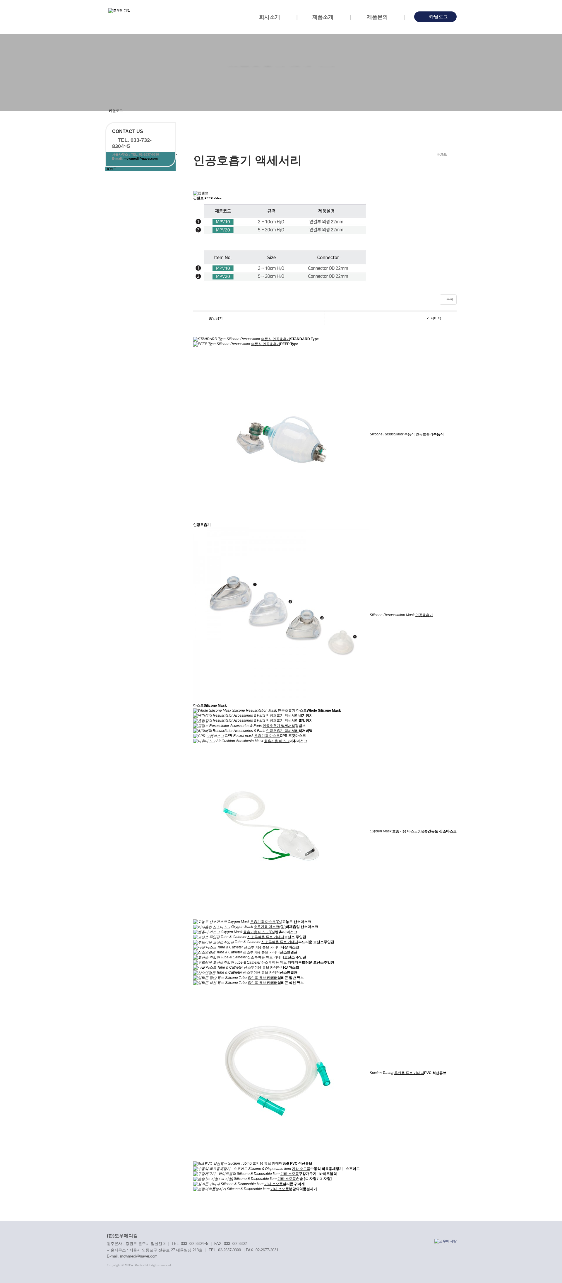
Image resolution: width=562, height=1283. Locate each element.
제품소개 (323, 17)
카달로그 (438, 16)
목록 (449, 299)
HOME (110, 169)
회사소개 (270, 17)
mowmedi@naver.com (141, 158)
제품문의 (378, 17)
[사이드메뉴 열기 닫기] (176, 154)
